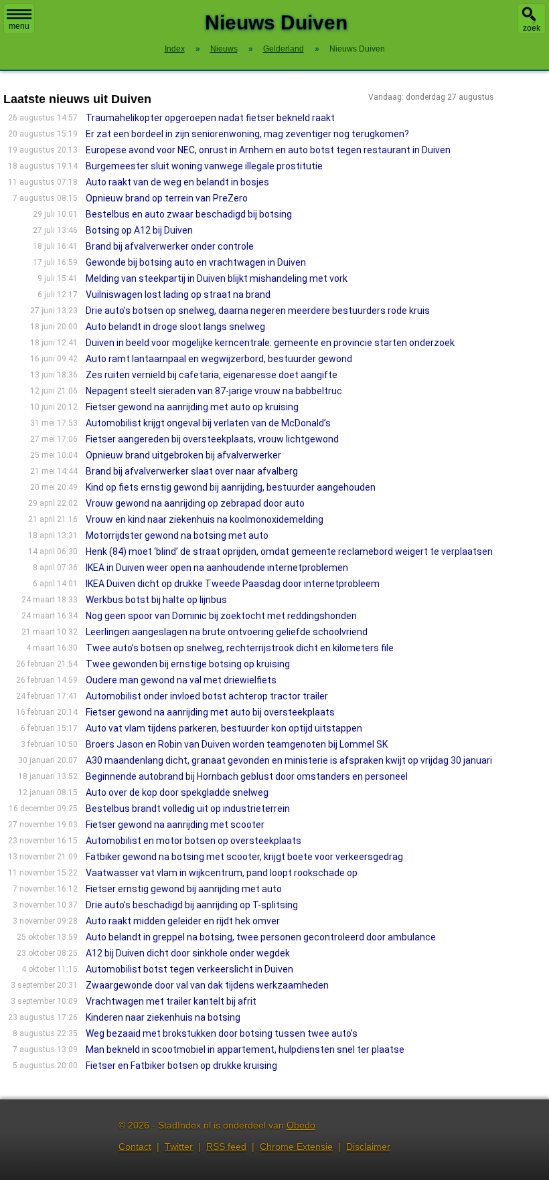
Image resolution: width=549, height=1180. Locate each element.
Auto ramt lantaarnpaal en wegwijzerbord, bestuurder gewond (219, 358)
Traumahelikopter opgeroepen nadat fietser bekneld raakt (210, 117)
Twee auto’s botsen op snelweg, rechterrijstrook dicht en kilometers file (240, 648)
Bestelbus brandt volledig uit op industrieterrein (188, 808)
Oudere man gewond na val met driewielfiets (181, 680)
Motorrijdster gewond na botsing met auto (177, 535)
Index (175, 49)
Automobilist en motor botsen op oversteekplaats (193, 840)
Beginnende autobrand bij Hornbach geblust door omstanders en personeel (247, 776)
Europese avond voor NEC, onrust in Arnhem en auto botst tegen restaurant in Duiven (268, 150)
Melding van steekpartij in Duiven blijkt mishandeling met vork (216, 278)
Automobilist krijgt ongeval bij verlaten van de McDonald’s (208, 423)
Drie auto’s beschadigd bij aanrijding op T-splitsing (192, 905)
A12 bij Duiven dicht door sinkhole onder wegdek (188, 953)
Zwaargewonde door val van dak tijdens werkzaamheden (207, 985)
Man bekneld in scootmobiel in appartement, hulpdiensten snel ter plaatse (245, 1049)
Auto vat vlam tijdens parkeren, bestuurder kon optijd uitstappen (224, 728)
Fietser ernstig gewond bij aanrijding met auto (184, 888)
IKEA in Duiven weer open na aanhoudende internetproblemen (217, 567)
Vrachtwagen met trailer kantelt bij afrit (171, 1001)
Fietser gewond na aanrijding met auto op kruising (192, 407)
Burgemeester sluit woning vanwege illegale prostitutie (204, 166)
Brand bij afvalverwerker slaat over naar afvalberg (192, 471)
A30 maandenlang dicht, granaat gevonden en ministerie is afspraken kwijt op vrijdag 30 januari (289, 760)
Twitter (179, 1146)
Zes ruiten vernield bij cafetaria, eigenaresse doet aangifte (211, 374)
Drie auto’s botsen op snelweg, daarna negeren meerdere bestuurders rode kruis (258, 310)
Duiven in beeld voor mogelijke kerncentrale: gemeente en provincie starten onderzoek (270, 342)
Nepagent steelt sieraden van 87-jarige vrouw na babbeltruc (214, 391)
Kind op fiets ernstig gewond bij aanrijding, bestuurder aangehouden (231, 487)
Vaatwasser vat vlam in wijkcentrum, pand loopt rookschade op (222, 872)
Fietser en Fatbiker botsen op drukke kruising (181, 1065)
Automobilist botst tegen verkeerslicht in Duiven (189, 969)
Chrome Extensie (296, 1146)
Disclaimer (368, 1146)
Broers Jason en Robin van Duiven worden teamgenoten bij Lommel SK (237, 744)
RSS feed (226, 1146)
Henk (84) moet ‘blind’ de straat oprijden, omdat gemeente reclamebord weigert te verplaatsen (289, 551)
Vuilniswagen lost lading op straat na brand (178, 294)
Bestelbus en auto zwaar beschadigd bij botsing (189, 214)
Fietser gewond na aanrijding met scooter (175, 824)
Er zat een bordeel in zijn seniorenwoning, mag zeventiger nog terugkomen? (247, 134)
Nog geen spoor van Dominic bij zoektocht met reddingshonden (221, 615)
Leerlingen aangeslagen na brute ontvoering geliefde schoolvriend (227, 631)
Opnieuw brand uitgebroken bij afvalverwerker (183, 455)
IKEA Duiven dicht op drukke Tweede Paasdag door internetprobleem (233, 583)
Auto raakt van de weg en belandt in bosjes (177, 182)
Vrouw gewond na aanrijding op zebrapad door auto (195, 503)
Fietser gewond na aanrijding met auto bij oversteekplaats (210, 712)
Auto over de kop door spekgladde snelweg (177, 792)
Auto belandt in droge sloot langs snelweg (175, 326)
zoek (531, 28)
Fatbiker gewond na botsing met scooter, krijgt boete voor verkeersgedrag (244, 856)
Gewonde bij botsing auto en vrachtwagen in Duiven (196, 262)
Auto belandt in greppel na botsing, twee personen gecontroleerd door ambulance (261, 937)
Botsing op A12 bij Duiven (139, 230)
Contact (135, 1146)
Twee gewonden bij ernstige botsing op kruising (188, 664)
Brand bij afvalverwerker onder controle (170, 246)
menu (19, 26)
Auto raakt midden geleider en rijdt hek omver (183, 921)
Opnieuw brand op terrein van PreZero (167, 198)
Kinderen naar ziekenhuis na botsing (163, 1017)
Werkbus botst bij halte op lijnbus (156, 599)
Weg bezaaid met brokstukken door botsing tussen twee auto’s (222, 1033)
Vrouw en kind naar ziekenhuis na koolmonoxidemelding (204, 519)
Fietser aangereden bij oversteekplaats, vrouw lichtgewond (212, 439)
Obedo (301, 1125)
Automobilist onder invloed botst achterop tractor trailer (207, 696)
